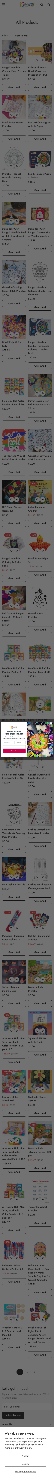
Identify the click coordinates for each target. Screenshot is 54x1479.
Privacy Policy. (24, 1447)
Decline (25, 1464)
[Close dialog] (51, 723)
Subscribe (14, 751)
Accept (25, 1456)
